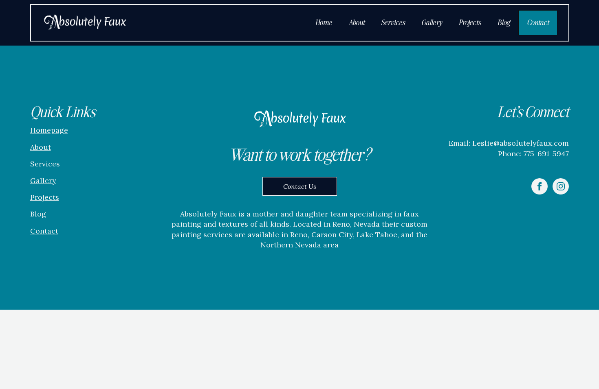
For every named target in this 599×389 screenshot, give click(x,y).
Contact (538, 22)
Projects (469, 22)
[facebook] (539, 186)
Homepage (49, 130)
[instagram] (561, 186)
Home (323, 22)
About (356, 22)
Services (393, 22)
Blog (503, 22)
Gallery (431, 22)
